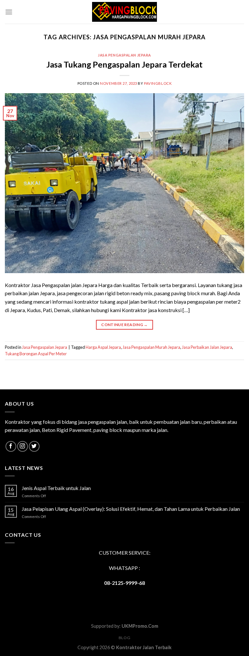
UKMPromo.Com (140, 626)
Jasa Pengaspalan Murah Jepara (151, 347)
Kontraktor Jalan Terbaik (144, 647)
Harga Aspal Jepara (103, 347)
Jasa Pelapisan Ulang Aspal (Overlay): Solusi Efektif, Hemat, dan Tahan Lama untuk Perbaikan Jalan (131, 509)
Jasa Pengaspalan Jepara (124, 55)
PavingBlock (158, 83)
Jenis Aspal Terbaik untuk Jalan (56, 488)
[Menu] (9, 12)
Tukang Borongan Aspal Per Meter (36, 353)
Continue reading (124, 324)
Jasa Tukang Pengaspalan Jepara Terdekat (124, 64)
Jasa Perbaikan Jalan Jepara (207, 347)
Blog (124, 637)
